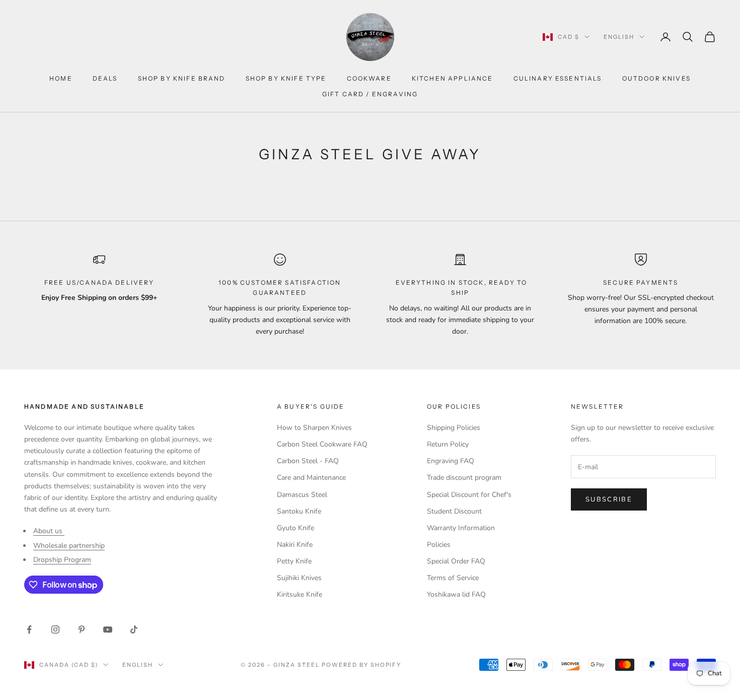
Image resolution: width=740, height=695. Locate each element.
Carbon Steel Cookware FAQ (322, 444)
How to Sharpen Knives (314, 427)
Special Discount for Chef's (469, 494)
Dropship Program (62, 559)
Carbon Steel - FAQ (308, 461)
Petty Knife (294, 561)
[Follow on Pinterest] (82, 629)
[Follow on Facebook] (29, 629)
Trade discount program (464, 477)
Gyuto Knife (295, 528)
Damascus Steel (302, 494)
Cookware (369, 78)
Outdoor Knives (656, 78)
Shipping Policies (453, 427)
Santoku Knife (299, 511)
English (619, 36)
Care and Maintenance (311, 477)
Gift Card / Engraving (370, 94)
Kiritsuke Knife (299, 594)
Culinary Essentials (557, 78)
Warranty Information (461, 528)
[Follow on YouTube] (108, 629)
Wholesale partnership (69, 545)
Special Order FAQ (456, 561)
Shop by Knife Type (286, 78)
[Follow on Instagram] (55, 629)
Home (60, 78)
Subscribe (608, 499)
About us (48, 531)
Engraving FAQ (450, 461)
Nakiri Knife (295, 544)
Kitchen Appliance (452, 78)
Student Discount (454, 511)
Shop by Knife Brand (182, 78)
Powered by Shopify (362, 664)
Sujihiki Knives (299, 578)
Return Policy (448, 444)
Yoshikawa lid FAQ (456, 594)
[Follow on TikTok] (134, 629)
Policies (439, 544)
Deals (105, 78)
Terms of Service (453, 578)
